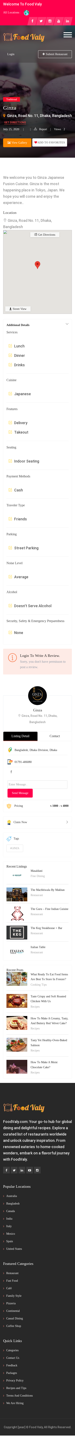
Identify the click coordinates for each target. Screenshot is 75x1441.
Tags (16, 838)
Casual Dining (14, 1318)
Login (10, 54)
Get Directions (15, 122)
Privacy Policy (15, 1380)
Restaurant (37, 895)
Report (43, 129)
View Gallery (19, 142)
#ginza (14, 848)
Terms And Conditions (19, 1395)
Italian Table (38, 947)
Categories (12, 1350)
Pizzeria (11, 1303)
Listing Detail (20, 736)
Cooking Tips (39, 984)
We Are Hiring (15, 1403)
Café (9, 1288)
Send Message (20, 793)
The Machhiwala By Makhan (48, 889)
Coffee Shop (13, 1326)
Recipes (35, 1006)
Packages (11, 1373)
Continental (13, 1310)
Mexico (10, 1233)
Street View (19, 309)
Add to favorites (51, 142)
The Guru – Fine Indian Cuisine (49, 909)
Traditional (11, 99)
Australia (11, 1196)
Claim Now (20, 822)
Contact (55, 736)
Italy (9, 1226)
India (9, 1218)
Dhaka (53, 750)
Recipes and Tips (16, 1388)
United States (14, 1248)
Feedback (11, 1365)
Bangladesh (21, 750)
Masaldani (36, 870)
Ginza (37, 710)
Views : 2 (59, 129)
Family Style (13, 1295)
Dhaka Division (39, 750)
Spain (9, 1241)
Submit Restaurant (57, 54)
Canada (10, 1211)
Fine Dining (38, 876)
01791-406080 (23, 762)
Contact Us (12, 1357)
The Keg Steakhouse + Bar (46, 928)
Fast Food (12, 1280)
